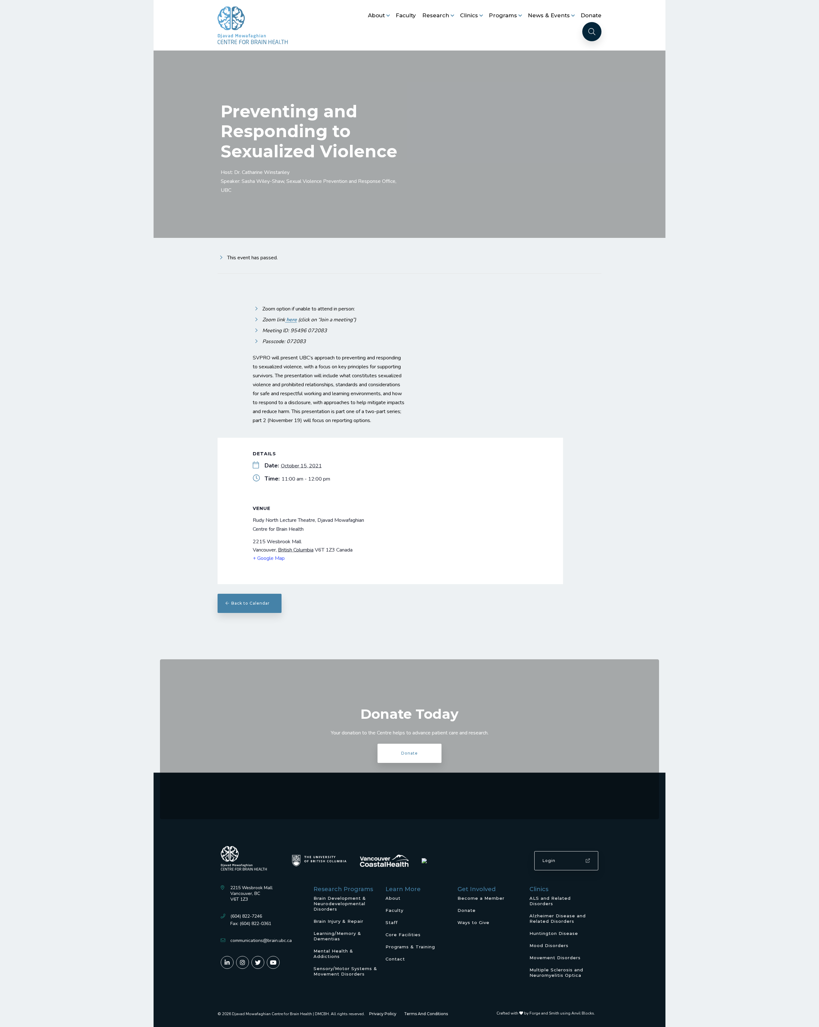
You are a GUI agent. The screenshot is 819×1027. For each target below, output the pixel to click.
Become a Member (481, 898)
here (291, 319)
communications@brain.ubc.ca (261, 940)
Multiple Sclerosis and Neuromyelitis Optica (556, 972)
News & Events (549, 15)
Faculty (406, 15)
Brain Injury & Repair (338, 921)
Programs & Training (410, 946)
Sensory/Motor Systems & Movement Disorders (345, 971)
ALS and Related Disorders (550, 901)
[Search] (591, 31)
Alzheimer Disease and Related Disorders (557, 918)
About (376, 15)
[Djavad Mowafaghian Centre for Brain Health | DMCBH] (253, 25)
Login (549, 860)
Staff (392, 922)
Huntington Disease (553, 933)
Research (435, 15)
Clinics (469, 15)
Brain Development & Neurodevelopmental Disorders (340, 904)
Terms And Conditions (426, 1013)
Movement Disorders (555, 957)
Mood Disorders (549, 945)
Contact (395, 958)
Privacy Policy (382, 1013)
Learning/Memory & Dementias (337, 936)
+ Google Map (269, 558)
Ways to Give (473, 922)
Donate (591, 15)
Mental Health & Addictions (333, 953)
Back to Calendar (252, 603)
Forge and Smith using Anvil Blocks (561, 1013)
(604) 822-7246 (246, 916)
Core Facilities (403, 934)
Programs (503, 15)
